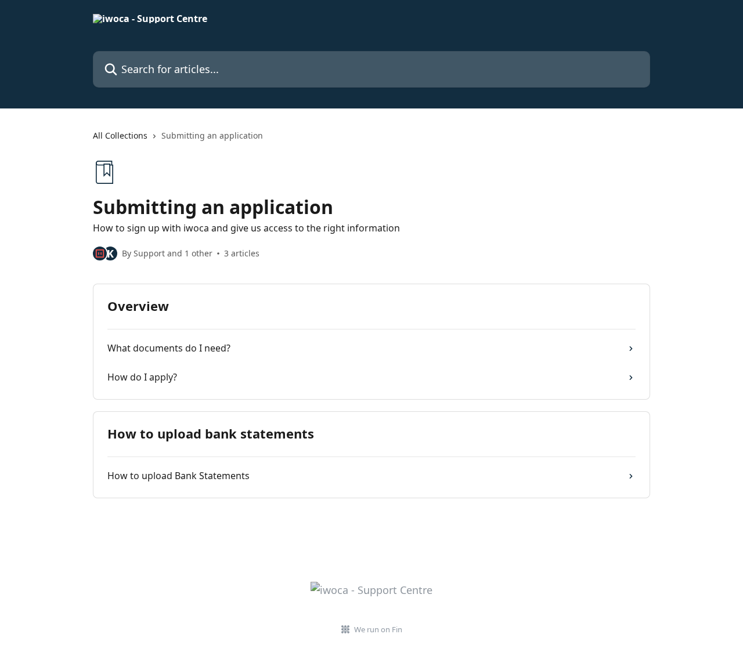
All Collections (120, 135)
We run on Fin (378, 629)
